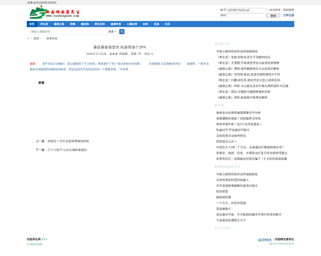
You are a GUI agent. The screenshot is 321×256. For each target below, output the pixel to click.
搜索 (111, 31)
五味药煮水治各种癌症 (231, 135)
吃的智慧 (222, 191)
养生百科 (100, 23)
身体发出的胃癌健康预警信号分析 (238, 112)
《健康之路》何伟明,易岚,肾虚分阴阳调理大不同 (248, 74)
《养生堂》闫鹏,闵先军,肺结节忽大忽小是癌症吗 (248, 80)
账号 (223, 9)
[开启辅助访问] (293, 2)
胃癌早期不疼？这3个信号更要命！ (239, 124)
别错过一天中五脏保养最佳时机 (68, 141)
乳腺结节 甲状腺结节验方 (233, 130)
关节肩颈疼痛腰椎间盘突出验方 (237, 185)
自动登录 (275, 9)
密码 (223, 15)
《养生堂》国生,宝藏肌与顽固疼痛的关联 (243, 91)
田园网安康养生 (284, 239)
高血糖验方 (223, 208)
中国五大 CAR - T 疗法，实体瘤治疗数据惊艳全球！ (250, 147)
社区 (167, 23)
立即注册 (288, 15)
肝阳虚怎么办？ (226, 141)
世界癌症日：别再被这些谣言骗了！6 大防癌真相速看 (251, 158)
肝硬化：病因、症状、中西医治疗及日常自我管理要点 (252, 153)
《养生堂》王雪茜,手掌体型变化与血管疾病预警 (247, 62)
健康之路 (59, 23)
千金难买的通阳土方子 (231, 220)
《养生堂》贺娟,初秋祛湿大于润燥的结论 (243, 57)
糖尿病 (85, 23)
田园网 (123, 53)
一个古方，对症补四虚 (231, 203)
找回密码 (288, 9)
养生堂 (44, 23)
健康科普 (116, 23)
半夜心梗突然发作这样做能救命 (237, 51)
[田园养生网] (54, 16)
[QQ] (264, 239)
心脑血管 (132, 23)
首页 (32, 23)
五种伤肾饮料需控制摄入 (232, 180)
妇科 (145, 23)
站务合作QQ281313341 (41, 2)
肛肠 (156, 23)
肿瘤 (72, 23)
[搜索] (121, 31)
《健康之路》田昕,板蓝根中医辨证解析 (242, 97)
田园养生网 (28, 38)
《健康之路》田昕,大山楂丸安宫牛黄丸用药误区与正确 (252, 86)
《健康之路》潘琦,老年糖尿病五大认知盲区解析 (247, 68)
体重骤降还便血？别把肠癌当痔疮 (238, 118)
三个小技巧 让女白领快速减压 (67, 149)
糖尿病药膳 (223, 197)
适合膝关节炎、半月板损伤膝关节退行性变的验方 (249, 214)
